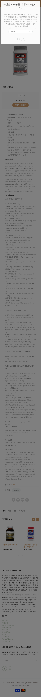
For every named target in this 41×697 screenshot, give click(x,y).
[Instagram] (23, 39)
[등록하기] (30, 31)
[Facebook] (17, 39)
